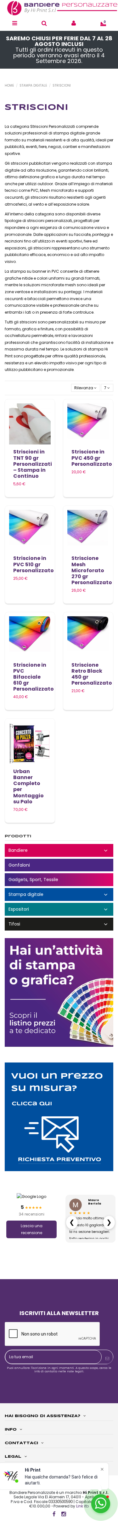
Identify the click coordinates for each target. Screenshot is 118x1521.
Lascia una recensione (31, 1229)
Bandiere (59, 850)
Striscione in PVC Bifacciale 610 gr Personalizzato (33, 677)
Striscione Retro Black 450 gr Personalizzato (91, 674)
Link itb (82, 1506)
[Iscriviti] (107, 1358)
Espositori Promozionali (59, 909)
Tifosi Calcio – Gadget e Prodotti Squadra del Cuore (59, 924)
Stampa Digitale (59, 894)
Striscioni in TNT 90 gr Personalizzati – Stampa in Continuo (32, 464)
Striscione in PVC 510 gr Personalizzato (33, 564)
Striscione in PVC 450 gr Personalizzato (91, 457)
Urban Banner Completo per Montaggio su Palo (28, 786)
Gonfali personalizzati (59, 865)
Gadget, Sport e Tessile (59, 879)
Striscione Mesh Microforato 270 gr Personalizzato (91, 570)
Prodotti (18, 836)
